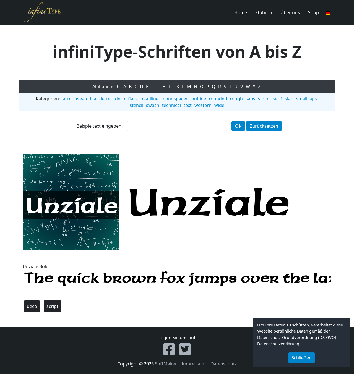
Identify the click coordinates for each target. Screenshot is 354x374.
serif (277, 99)
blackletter (101, 99)
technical (171, 105)
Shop (313, 12)
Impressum (194, 364)
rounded (218, 99)
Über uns (290, 12)
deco (120, 99)
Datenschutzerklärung (278, 343)
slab (289, 99)
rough (236, 99)
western (203, 105)
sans (250, 99)
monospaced (175, 99)
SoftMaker (166, 364)
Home (240, 12)
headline (149, 99)
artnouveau (75, 99)
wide (219, 105)
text (188, 105)
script (264, 99)
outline (198, 99)
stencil (136, 105)
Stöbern (263, 12)
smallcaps (306, 99)
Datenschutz (223, 364)
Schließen (301, 358)
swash (152, 105)
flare (133, 99)
